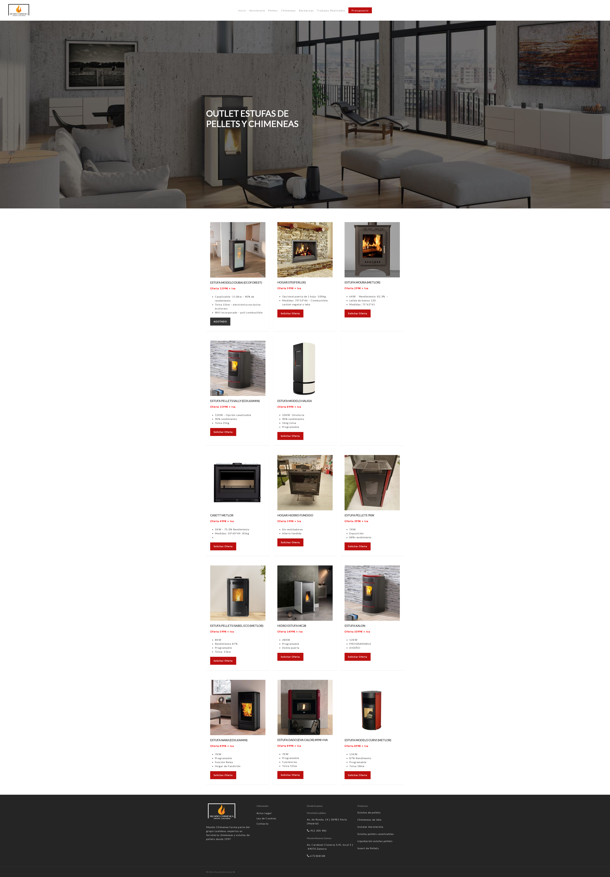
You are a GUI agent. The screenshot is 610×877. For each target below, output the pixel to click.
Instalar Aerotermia (370, 826)
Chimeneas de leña (369, 819)
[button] (220, 322)
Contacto (263, 823)
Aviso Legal (264, 813)
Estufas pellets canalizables (375, 833)
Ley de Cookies (266, 818)
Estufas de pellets (369, 812)
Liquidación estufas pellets (375, 841)
